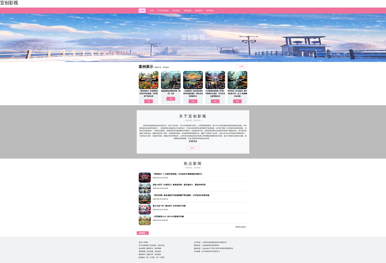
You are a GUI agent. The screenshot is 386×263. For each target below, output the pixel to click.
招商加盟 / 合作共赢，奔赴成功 (150, 251)
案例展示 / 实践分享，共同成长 (150, 254)
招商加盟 (187, 11)
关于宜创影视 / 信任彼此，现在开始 (151, 245)
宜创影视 (9, 2)
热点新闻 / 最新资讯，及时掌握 (150, 248)
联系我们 (210, 11)
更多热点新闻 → (241, 227)
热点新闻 (176, 11)
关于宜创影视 (163, 11)
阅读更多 (241, 66)
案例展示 (199, 11)
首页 (152, 11)
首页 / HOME (143, 242)
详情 (148, 101)
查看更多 (193, 141)
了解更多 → (193, 147)
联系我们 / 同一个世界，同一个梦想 (151, 257)
